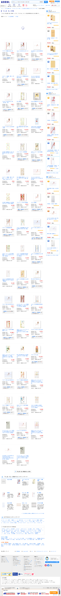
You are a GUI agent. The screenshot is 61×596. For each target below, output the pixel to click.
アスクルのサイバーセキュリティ (17, 565)
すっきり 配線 (31, 521)
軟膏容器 (18, 551)
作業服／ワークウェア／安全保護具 (33, 544)
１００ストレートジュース (6, 521)
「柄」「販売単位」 (35, 361)
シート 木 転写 (27, 520)
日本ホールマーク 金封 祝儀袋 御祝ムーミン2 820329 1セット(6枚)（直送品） (8, 254)
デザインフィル (23, 528)
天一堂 (8, 533)
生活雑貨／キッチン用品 (10, 539)
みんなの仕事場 (36, 561)
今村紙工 (39, 530)
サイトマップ (26, 558)
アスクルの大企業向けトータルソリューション (38, 566)
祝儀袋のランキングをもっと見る (52, 172)
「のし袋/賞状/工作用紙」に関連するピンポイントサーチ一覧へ (33, 513)
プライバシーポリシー (27, 560)
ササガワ (3, 528)
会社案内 (14, 558)
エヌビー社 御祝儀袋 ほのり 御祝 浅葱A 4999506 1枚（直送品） (22, 228)
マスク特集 (34, 582)
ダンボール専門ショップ (6, 582)
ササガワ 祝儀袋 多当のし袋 (7, 50)
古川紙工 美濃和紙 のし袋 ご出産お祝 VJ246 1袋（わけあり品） (8, 153)
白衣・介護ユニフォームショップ (7, 583)
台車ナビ (17, 582)
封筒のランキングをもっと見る (52, 89)
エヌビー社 (17, 530)
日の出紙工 (13, 528)
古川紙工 (37, 528)
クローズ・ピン (29, 531)
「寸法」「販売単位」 (20, 59)
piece (5, 533)
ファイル (10, 538)
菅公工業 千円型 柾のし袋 (36, 279)
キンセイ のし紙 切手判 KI (22, 430)
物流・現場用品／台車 (17, 543)
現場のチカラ (13, 582)
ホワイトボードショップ (43, 579)
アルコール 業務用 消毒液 (37, 520)
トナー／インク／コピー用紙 (19, 538)
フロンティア (11, 530)
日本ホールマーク (23, 530)
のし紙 (50, 176)
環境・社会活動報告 (16, 560)
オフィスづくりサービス (25, 583)
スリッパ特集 (45, 580)
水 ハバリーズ (53, 551)
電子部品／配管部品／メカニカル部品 (18, 544)
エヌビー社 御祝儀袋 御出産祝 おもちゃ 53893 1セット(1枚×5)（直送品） (22, 254)
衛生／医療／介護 (39, 539)
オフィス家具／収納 (30, 539)
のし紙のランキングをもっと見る (52, 255)
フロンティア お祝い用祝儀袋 (22, 202)
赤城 (15, 531)
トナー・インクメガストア (12, 579)
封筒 (50, 10)
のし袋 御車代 (11, 16)
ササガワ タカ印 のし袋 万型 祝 (37, 329)
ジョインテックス (19, 532)
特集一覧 (39, 583)
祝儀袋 (50, 92)
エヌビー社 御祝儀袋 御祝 (7, 227)
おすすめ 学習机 (13, 522)
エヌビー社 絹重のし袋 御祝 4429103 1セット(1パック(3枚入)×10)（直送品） (37, 406)
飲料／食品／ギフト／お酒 (20, 539)
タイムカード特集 (28, 579)
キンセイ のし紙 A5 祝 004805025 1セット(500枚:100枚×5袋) (37, 178)
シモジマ (31, 532)
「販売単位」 (34, 108)
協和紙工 (36, 533)
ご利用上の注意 (26, 563)
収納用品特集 (46, 582)
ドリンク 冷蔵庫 (16, 521)
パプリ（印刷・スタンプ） (38, 559)
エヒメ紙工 (30, 528)
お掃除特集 (36, 580)
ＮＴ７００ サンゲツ (22, 522)
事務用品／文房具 (4, 538)
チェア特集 (17, 580)
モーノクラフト (7, 532)
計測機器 (38, 543)
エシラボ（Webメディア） (38, 564)
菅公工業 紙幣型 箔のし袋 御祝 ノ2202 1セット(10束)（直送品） (22, 355)
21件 (57, 168)
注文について (3, 558)
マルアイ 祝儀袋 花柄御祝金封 (22, 380)
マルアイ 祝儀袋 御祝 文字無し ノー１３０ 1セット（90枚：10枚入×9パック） (8, 178)
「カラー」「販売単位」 (21, 84)
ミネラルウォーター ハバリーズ (41, 551)
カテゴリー (3, 5)
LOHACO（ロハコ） (37, 558)
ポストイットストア (17, 583)
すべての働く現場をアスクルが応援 (26, 582)
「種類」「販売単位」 (20, 108)
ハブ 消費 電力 (20, 520)
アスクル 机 (39, 522)
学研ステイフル (31, 533)
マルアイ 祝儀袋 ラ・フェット (8, 405)
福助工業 (12, 532)
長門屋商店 (23, 531)
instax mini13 (25, 551)
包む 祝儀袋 (19, 101)
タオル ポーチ (6, 522)
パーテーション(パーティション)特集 (8, 580)
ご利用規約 (25, 559)
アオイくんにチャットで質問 (52, 562)
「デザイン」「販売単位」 (7, 109)
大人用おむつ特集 (40, 582)
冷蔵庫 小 (13, 520)
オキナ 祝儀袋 (33, 202)
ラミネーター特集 (35, 579)
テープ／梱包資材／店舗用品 (6, 543)
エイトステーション (20, 533)
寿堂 (26, 533)
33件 (57, 153)
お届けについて (3, 559)
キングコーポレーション (32, 530)
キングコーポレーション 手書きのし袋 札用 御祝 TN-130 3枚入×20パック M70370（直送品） (8, 431)
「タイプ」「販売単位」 (36, 59)
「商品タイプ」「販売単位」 (36, 160)
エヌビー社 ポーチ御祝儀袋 (22, 151)
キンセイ (17, 528)
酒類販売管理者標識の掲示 (28, 567)
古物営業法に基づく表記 (28, 564)
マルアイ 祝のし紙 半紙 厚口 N (8, 380)
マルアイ (8, 528)
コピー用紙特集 (4, 579)
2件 (57, 250)
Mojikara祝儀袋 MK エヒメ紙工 (37, 101)
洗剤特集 (40, 580)
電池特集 (23, 579)
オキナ (18, 531)
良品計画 (8, 531)
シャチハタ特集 (52, 582)
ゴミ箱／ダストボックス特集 (29, 580)
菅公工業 (5, 530)
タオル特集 (50, 580)
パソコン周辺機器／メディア (31, 538)
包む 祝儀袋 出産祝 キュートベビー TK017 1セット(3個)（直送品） (22, 178)
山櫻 (12, 531)
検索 (46, 2)
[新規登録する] (54, 592)
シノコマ (34, 531)
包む (34, 528)
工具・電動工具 (25, 543)
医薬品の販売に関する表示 (28, 570)
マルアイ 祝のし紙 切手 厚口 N (8, 304)
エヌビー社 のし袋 (34, 354)
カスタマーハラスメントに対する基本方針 (17, 562)
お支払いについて (4, 560)
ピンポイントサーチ (33, 583)
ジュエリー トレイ (23, 521)
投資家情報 (14, 559)
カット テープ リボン (31, 522)
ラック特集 (21, 580)
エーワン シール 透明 (5, 520)
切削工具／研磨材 (32, 543)
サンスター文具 (26, 532)
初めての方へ (55, 594)
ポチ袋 (17, 16)
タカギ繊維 (13, 533)
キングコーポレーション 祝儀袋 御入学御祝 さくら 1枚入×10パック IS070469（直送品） (23, 305)
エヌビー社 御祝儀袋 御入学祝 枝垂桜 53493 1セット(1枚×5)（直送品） (8, 280)
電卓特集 (19, 579)
